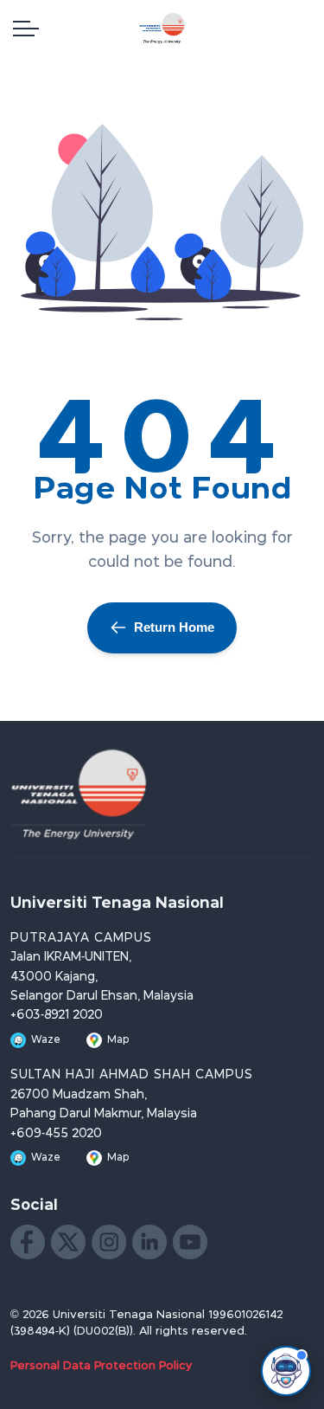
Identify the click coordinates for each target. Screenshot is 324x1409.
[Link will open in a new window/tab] (27, 1242)
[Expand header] (26, 28)
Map (118, 1040)
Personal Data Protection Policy (101, 1366)
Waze (45, 1040)
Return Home (174, 627)
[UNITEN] (162, 28)
